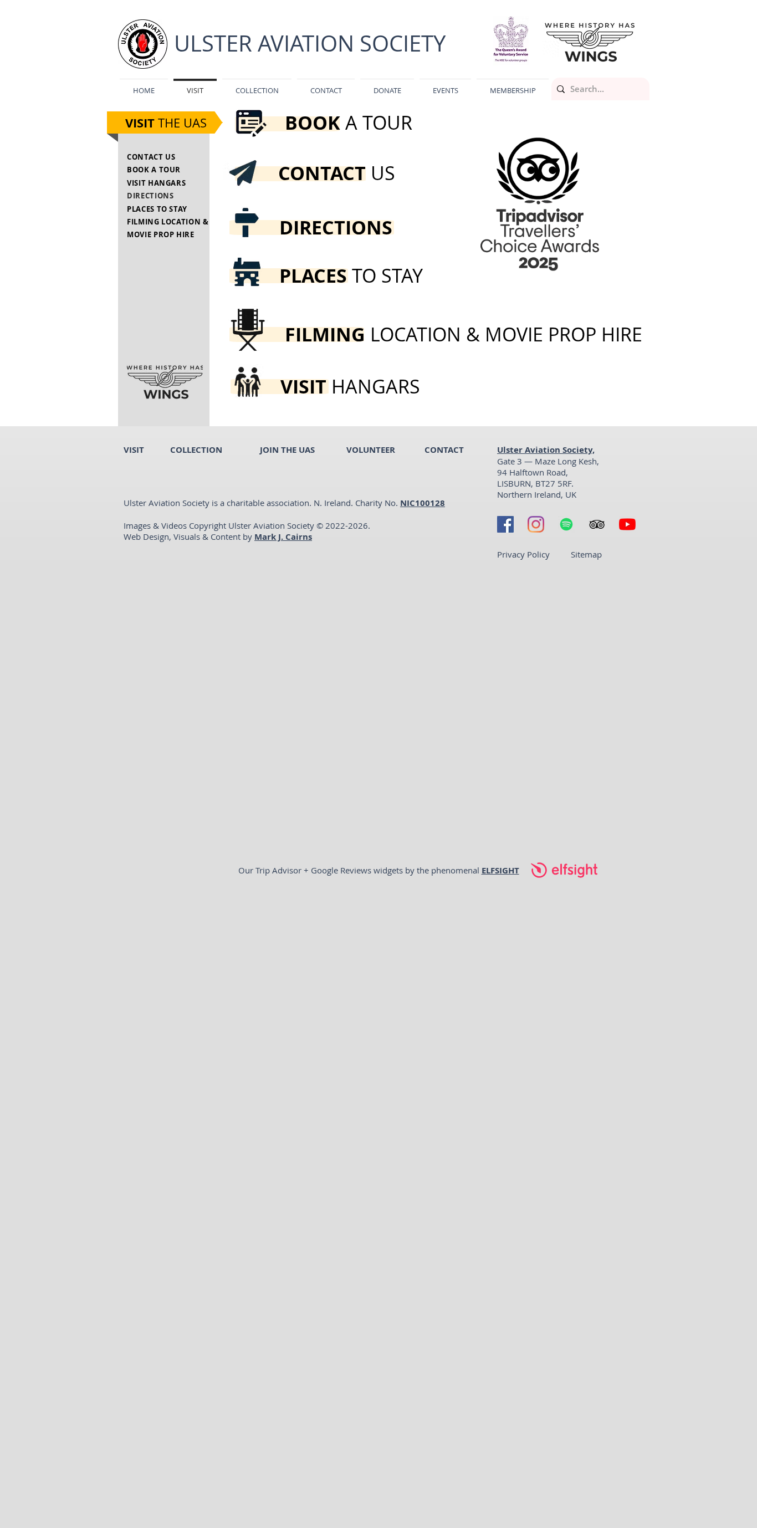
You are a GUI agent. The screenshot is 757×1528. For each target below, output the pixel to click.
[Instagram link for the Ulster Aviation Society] (536, 524)
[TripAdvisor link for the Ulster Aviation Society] (597, 524)
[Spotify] (566, 524)
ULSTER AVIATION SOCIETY (310, 43)
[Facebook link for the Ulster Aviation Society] (505, 524)
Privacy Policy (523, 554)
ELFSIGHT (500, 870)
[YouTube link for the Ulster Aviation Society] (627, 524)
